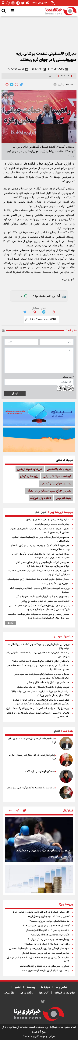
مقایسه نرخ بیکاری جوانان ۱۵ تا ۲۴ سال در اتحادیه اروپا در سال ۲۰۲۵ (38, 959)
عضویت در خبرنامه (64, 993)
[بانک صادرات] (39, 414)
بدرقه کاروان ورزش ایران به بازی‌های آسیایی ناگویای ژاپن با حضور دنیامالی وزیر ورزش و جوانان (40, 556)
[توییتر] (23, 3)
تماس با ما (61, 987)
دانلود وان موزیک (40, 498)
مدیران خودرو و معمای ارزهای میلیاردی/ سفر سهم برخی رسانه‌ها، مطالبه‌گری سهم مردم (41, 676)
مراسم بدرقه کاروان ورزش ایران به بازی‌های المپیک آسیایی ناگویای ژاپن (40, 539)
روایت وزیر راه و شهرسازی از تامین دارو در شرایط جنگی (42, 597)
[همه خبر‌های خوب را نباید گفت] (66, 776)
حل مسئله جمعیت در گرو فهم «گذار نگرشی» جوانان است (40, 912)
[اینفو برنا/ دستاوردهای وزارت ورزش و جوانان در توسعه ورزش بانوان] (39, 839)
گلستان (53, 76)
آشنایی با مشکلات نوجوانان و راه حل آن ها (48, 916)
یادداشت (68, 731)
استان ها (65, 76)
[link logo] (60, 11)
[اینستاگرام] (13, 3)
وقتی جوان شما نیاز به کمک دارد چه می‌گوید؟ (46, 944)
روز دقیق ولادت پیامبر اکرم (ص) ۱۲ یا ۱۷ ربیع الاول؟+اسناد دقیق (37, 708)
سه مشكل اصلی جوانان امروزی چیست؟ (49, 921)
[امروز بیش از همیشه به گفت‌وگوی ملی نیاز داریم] (66, 792)
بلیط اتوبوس (63, 498)
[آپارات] (8, 3)
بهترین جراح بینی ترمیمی (56, 483)
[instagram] (10, 811)
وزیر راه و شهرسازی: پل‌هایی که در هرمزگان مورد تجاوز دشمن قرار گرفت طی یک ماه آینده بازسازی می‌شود (39, 608)
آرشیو (10, 623)
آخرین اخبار (41, 512)
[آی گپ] (3, 3)
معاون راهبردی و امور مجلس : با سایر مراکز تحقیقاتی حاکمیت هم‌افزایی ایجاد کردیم (38, 572)
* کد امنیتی (68, 377)
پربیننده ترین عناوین (61, 512)
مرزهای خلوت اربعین (29, 469)
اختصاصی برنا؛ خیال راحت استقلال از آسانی (48, 682)
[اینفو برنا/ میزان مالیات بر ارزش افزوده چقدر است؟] (39, 887)
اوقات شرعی (26, 993)
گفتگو (57, 731)
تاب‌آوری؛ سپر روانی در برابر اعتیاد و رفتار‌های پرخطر (44, 966)
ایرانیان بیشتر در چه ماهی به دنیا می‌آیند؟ (48, 939)
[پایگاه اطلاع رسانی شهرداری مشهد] (39, 439)
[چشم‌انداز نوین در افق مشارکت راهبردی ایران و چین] (66, 760)
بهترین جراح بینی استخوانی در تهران (49, 490)
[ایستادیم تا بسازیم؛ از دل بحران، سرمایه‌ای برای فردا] (66, 743)
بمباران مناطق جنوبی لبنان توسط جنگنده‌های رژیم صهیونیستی (38, 579)
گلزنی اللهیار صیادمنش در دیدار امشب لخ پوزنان (45, 601)
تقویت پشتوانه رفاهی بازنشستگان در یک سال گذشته (43, 687)
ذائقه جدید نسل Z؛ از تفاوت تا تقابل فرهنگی (47, 930)
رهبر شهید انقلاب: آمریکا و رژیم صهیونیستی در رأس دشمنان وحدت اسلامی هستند (40, 547)
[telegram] (11, 84)
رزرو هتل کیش (29, 476)
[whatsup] (16, 84)
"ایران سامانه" (31, 1037)
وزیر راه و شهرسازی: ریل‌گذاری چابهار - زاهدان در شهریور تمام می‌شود (39, 590)
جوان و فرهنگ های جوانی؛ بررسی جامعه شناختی (45, 953)
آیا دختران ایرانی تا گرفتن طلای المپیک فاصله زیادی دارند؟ (40, 661)
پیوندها (31, 987)
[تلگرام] (18, 3)
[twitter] (21, 84)
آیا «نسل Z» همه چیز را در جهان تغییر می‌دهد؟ (46, 926)
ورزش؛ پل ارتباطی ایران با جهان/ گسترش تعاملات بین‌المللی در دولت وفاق (38, 646)
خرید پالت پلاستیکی (59, 469)
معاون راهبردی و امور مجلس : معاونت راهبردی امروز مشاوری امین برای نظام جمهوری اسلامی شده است (38, 616)
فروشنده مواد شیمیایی (57, 476)
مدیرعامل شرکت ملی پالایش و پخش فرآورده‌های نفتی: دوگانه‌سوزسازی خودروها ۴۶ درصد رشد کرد (42, 564)
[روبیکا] (28, 3)
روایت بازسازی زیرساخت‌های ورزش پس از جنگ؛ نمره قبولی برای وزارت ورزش (37, 655)
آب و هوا (43, 993)
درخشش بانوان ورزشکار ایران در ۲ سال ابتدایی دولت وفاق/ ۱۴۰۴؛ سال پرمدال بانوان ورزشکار (40, 693)
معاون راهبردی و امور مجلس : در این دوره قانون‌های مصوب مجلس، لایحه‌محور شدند (39, 531)
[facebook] (7, 84)
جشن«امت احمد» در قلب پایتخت (52, 524)
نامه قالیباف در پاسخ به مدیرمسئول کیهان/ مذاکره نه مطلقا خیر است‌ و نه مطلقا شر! (37, 667)
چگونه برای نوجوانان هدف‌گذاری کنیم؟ (50, 935)
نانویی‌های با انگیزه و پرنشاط (55, 584)
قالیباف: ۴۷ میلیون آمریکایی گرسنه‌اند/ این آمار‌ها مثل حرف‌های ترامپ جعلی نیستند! (38, 715)
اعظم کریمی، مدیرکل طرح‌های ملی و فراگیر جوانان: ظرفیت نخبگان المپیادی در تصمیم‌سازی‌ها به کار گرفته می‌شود (40, 702)
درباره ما (45, 987)
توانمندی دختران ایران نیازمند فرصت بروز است (45, 971)
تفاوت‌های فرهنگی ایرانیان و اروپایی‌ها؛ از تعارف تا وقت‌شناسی (39, 948)
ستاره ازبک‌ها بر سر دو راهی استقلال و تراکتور (47, 520)
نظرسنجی (8, 993)
